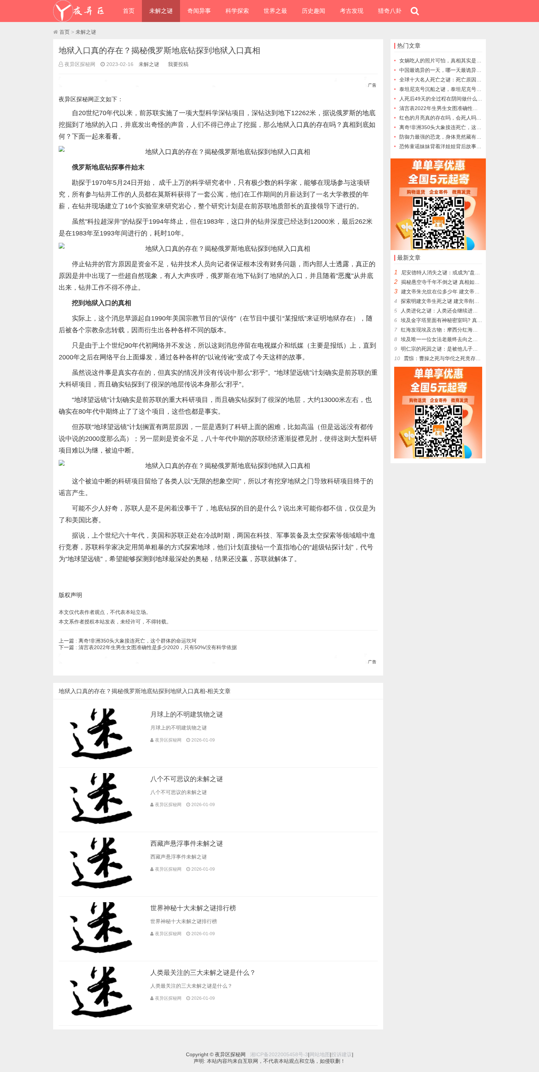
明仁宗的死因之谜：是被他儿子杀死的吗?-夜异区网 (459, 349)
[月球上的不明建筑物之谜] (101, 760)
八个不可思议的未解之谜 (186, 779)
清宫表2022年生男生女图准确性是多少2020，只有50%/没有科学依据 (157, 647)
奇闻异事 (199, 11)
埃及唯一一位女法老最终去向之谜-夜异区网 (450, 339)
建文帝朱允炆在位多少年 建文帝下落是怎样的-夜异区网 (464, 291)
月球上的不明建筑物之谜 (186, 714)
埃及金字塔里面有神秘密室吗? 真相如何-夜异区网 (458, 320)
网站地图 (319, 1054)
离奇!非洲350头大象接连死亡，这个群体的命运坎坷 (137, 641)
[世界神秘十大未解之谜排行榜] (101, 953)
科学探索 (237, 11)
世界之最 (275, 11)
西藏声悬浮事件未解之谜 (186, 843)
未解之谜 (161, 11)
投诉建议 (341, 1054)
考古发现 (351, 11)
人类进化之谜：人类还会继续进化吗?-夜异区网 (454, 311)
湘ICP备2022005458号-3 (279, 1054)
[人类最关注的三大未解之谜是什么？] (101, 1018)
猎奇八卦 (390, 11)
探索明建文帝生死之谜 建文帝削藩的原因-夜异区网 (459, 301)
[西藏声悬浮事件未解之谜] (101, 889)
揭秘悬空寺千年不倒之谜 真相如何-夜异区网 (451, 282)
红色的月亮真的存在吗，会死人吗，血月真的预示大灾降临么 (468, 118)
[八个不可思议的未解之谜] (101, 824)
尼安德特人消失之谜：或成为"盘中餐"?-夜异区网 (456, 272)
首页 (129, 11)
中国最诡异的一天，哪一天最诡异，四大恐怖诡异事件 (460, 70)
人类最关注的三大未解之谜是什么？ (203, 972)
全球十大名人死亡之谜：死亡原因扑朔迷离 (448, 80)
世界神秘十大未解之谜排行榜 (193, 908)
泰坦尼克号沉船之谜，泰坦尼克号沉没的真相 (450, 89)
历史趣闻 (313, 11)
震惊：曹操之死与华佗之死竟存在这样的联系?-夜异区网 (468, 358)
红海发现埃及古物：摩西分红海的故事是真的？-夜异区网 (466, 330)
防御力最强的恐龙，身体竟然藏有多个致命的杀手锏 (458, 137)
